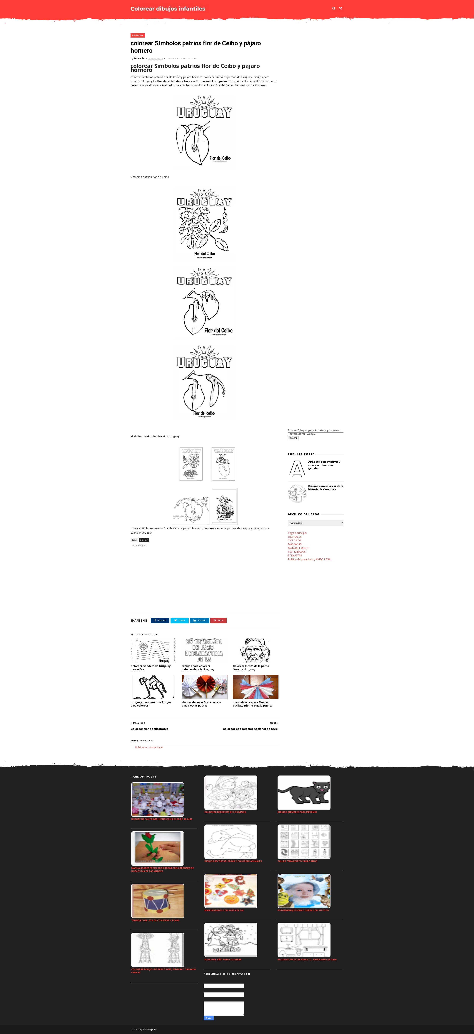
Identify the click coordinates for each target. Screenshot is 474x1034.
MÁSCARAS (295, 544)
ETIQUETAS (295, 555)
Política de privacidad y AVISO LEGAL (310, 559)
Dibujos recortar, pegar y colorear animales (233, 861)
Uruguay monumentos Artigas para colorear (151, 704)
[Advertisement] (174, 551)
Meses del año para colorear (222, 959)
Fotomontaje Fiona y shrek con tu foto (303, 910)
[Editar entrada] (138, 545)
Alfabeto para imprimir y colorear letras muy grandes (324, 465)
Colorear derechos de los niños (225, 812)
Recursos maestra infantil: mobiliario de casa (307, 959)
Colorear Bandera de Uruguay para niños (150, 667)
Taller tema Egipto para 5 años (297, 861)
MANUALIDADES (298, 548)
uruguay (137, 35)
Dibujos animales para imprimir (297, 812)
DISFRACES (295, 536)
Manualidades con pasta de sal (224, 910)
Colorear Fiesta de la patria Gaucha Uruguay (251, 667)
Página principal (297, 533)
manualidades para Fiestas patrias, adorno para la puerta (252, 704)
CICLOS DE (294, 540)
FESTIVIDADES (297, 551)
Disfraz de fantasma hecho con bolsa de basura (161, 819)
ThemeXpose (150, 1029)
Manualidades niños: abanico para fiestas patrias (201, 704)
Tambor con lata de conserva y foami (155, 920)
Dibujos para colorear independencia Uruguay (198, 667)
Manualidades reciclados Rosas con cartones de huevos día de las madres (162, 869)
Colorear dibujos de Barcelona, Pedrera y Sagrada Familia (163, 971)
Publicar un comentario (149, 747)
